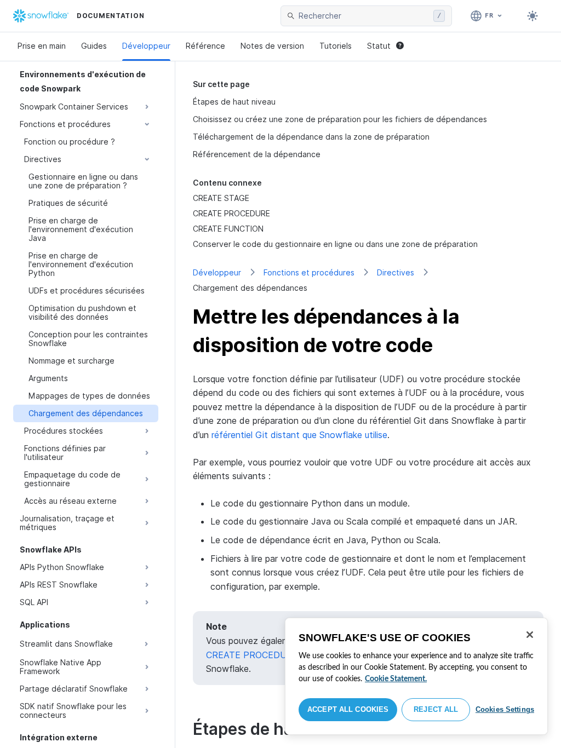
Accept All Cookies (347, 709)
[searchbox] (364, 16)
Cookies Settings (505, 709)
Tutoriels (335, 45)
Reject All (436, 709)
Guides (94, 45)
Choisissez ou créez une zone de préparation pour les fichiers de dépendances (340, 119)
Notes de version (272, 45)
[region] (416, 676)
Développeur (146, 45)
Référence (205, 45)
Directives (395, 272)
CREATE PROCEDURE (231, 213)
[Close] (530, 635)
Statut (379, 45)
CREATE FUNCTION (228, 228)
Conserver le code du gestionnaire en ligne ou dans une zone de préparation (335, 244)
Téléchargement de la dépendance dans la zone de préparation (311, 136)
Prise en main (42, 45)
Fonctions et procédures (309, 272)
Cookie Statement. (396, 679)
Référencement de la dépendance (256, 154)
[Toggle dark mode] (532, 16)
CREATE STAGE (221, 198)
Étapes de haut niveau (234, 101)
